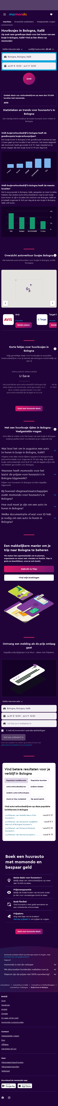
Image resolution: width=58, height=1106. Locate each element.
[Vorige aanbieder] (5, 303)
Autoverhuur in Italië (20, 985)
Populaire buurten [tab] (39, 780)
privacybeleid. (27, 745)
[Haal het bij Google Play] (8, 1085)
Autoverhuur (5, 985)
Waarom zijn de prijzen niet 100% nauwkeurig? (27, 974)
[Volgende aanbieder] (52, 303)
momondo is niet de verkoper (18, 965)
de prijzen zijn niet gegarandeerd (16, 957)
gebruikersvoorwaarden (10, 745)
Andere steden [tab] (36, 787)
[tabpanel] (29, 185)
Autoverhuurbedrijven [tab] (16, 787)
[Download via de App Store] (25, 1085)
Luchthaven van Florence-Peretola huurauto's (20, 829)
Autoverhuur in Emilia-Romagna (42, 985)
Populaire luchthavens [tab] (16, 780)
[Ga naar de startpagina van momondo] (18, 14)
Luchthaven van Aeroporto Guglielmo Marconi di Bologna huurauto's (21, 823)
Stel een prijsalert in (21, 919)
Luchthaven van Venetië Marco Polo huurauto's (20, 816)
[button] (5, 14)
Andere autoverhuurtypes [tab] (17, 793)
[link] (23, 325)
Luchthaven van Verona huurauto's (20, 835)
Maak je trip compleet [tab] (16, 799)
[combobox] (12, 49)
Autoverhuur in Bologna (19, 987)
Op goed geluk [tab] (37, 799)
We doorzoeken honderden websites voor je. (26, 969)
